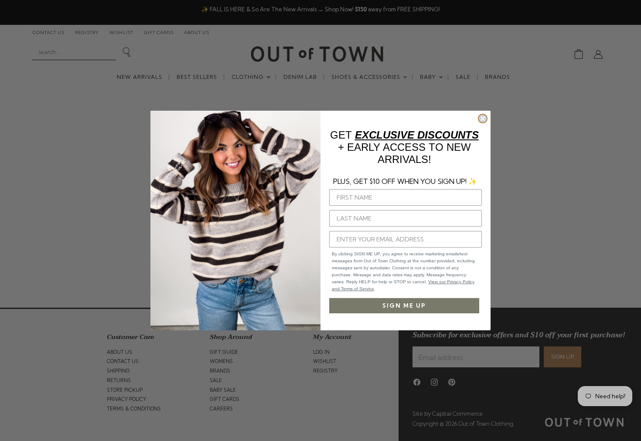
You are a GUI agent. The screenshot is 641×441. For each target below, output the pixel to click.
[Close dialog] (482, 118)
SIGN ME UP (404, 305)
